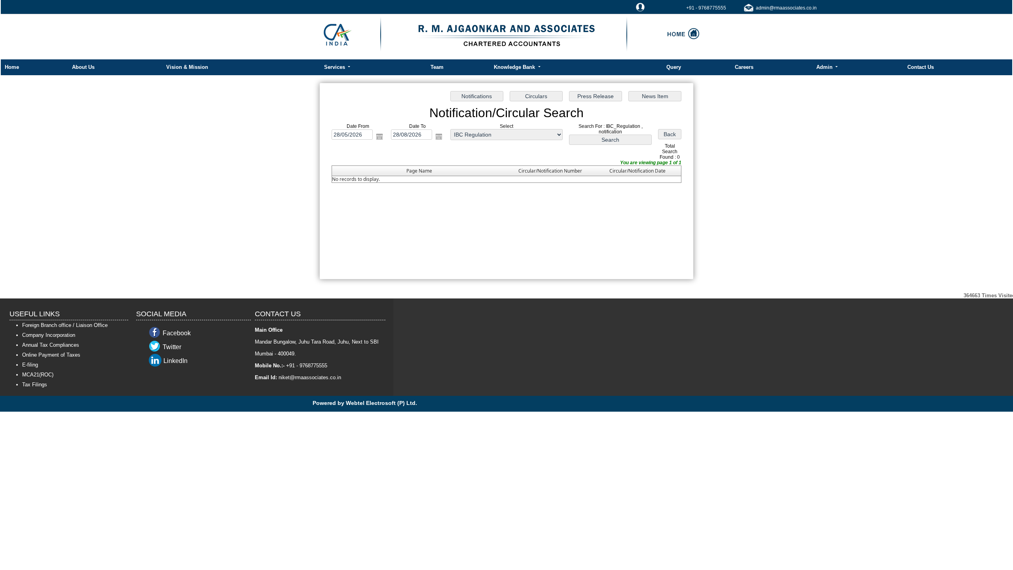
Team (437, 67)
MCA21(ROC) (37, 375)
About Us (83, 67)
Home (12, 67)
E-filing (30, 365)
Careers (744, 67)
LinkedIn (175, 360)
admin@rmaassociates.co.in (786, 8)
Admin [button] (825, 67)
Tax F (28, 385)
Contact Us (920, 67)
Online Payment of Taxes (51, 355)
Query (673, 67)
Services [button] (335, 67)
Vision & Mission (187, 67)
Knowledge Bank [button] (515, 67)
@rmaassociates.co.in (315, 377)
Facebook (177, 333)
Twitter (172, 347)
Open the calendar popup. (379, 136)
